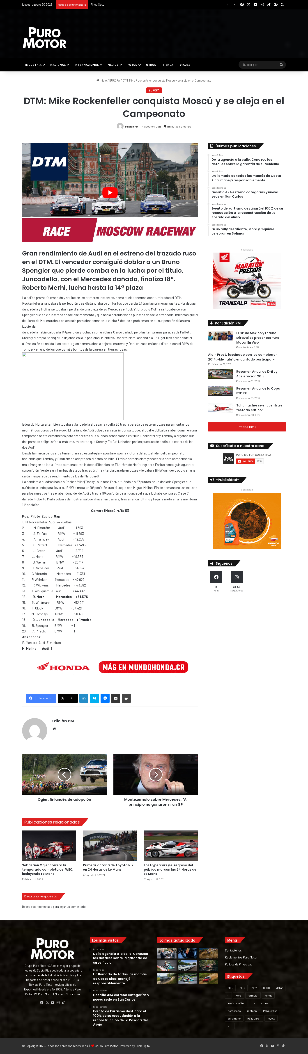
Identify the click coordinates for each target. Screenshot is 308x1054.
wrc (230, 1026)
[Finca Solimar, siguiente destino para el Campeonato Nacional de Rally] (208, 978)
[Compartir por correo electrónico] (115, 698)
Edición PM (131, 126)
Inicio (103, 80)
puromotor (234, 1018)
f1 (228, 995)
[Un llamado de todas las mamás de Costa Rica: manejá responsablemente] (188, 953)
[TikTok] (63, 1002)
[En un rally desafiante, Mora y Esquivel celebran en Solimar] (208, 965)
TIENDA (168, 64)
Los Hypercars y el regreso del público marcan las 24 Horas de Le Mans (170, 869)
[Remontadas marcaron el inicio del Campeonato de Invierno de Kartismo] (188, 978)
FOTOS (132, 64)
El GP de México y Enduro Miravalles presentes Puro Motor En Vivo (257, 338)
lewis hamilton (236, 1003)
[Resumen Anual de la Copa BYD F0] (220, 391)
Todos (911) (247, 427)
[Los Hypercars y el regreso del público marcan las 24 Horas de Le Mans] (171, 845)
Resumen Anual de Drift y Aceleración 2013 (256, 374)
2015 (230, 987)
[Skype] (94, 698)
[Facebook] (41, 1002)
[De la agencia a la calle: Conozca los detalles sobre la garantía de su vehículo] (167, 953)
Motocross (234, 1010)
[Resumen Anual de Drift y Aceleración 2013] (220, 374)
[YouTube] (52, 1002)
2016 (242, 987)
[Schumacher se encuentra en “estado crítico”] (220, 408)
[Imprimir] (126, 698)
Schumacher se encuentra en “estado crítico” (260, 407)
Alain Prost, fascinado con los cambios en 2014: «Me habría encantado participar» (243, 357)
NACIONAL (58, 64)
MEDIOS (113, 64)
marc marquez (260, 1003)
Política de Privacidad (238, 964)
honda (268, 995)
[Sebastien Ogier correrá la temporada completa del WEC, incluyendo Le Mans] (49, 845)
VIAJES (185, 64)
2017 (254, 987)
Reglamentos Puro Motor (241, 957)
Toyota (271, 1018)
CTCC (266, 987)
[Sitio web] (54, 729)
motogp (252, 1010)
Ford (238, 995)
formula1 (253, 995)
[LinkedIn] (83, 698)
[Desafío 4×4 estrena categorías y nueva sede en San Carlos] (208, 953)
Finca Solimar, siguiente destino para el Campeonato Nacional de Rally (135, 4)
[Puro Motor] (44, 37)
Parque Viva (270, 1010)
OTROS (151, 64)
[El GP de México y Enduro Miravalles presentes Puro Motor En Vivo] (220, 335)
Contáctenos (233, 950)
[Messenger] (105, 698)
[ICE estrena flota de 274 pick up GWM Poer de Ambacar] (188, 965)
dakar (279, 987)
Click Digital (143, 1046)
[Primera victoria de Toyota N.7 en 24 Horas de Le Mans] (110, 845)
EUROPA (114, 80)
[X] (47, 1002)
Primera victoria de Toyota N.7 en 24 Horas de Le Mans (108, 867)
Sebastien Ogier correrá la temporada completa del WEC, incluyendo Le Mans (47, 869)
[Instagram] (58, 1002)
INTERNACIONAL (86, 64)
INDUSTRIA (33, 64)
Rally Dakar (254, 1018)
